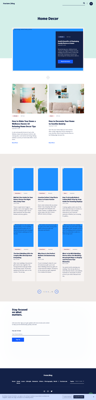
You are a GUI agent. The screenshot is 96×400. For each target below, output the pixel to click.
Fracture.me (63, 381)
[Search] (84, 3)
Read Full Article (65, 61)
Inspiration (72, 193)
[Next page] (56, 292)
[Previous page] (39, 292)
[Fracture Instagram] (48, 392)
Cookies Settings (67, 396)
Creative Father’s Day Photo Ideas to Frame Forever (48, 198)
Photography (48, 381)
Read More (15, 142)
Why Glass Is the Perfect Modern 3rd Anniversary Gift (46, 255)
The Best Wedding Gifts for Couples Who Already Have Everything (23, 255)
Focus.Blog (48, 375)
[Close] (93, 396)
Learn (23, 381)
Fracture (25, 193)
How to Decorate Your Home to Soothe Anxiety (61, 122)
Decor (51, 116)
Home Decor (17, 193)
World (55, 381)
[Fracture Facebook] (44, 392)
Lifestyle (61, 36)
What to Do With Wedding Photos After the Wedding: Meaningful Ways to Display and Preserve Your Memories (72, 258)
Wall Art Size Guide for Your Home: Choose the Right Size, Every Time (23, 199)
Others (41, 381)
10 (52, 292)
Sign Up (18, 339)
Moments (50, 193)
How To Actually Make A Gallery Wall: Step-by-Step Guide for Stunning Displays (72, 199)
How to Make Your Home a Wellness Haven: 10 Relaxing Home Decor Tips (24, 124)
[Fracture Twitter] (51, 392)
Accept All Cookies (78, 396)
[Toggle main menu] (91, 3)
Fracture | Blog (9, 3)
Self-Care (68, 36)
